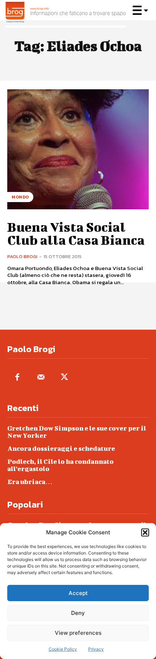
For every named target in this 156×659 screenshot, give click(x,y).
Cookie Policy (63, 649)
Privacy (96, 649)
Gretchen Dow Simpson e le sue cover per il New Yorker (76, 431)
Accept (78, 593)
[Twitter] (64, 378)
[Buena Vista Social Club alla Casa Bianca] (78, 149)
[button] (145, 532)
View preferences (78, 632)
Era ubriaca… (30, 481)
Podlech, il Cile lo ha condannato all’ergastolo (60, 465)
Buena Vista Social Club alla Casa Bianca (76, 233)
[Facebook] (17, 378)
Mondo (20, 197)
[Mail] (41, 378)
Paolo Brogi (22, 256)
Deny (78, 612)
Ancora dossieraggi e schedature (61, 448)
